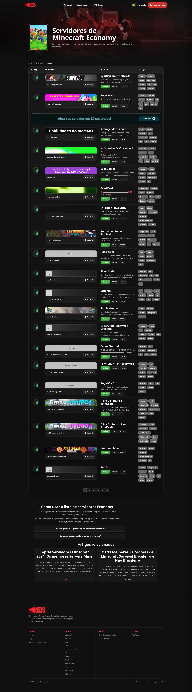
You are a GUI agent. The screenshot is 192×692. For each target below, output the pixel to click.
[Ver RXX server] (71, 253)
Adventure (143, 169)
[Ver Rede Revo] (71, 97)
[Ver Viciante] (71, 292)
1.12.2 (124, 218)
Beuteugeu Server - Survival (112, 233)
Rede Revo (107, 95)
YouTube (135, 635)
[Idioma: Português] (134, 5)
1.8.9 (123, 472)
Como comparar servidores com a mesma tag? (80, 536)
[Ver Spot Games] (71, 170)
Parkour (142, 181)
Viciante (106, 290)
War (141, 108)
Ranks (147, 161)
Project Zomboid (71, 649)
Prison (152, 476)
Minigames (151, 177)
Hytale (67, 656)
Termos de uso (141, 682)
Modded (151, 448)
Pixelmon (143, 216)
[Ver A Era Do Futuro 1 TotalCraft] (71, 402)
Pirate (151, 413)
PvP (155, 84)
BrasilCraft (107, 188)
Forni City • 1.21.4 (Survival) (117, 364)
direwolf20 (154, 405)
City (141, 291)
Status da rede (104, 638)
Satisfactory (69, 663)
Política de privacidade (156, 682)
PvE (149, 84)
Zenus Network (110, 346)
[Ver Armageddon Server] (71, 131)
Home (30, 635)
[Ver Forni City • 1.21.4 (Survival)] (71, 365)
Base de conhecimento (107, 635)
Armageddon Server (113, 129)
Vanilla (156, 280)
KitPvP (151, 472)
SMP (146, 104)
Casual (142, 208)
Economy (151, 76)
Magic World (144, 441)
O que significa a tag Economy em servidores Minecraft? (80, 528)
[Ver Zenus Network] (71, 348)
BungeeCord (144, 188)
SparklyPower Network (115, 76)
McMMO (142, 84)
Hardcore (142, 334)
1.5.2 (120, 414)
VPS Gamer (98, 5)
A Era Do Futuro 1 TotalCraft (111, 402)
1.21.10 (124, 106)
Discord (142, 76)
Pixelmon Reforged (146, 220)
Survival (151, 89)
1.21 (122, 262)
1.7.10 (122, 432)
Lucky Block (153, 212)
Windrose (68, 660)
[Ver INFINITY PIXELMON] (71, 209)
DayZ (67, 646)
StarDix (105, 467)
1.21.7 (122, 319)
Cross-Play (143, 149)
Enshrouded (69, 670)
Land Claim (151, 80)
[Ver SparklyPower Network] (71, 77)
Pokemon (143, 225)
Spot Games (108, 169)
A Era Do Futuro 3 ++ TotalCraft (113, 425)
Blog (30, 638)
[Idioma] (134, 5)
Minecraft (68, 5)
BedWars (142, 173)
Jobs (150, 133)
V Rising (68, 674)
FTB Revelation (144, 437)
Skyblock (142, 201)
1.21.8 (123, 301)
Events (142, 80)
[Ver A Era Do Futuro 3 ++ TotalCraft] (71, 426)
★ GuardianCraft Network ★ (117, 149)
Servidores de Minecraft (36, 63)
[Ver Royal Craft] (71, 385)
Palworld (68, 653)
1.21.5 (123, 139)
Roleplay (142, 89)
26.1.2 (123, 162)
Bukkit (152, 401)
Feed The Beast (154, 409)
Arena (141, 129)
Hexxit (155, 437)
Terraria (68, 667)
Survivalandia (109, 308)
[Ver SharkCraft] (71, 273)
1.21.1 (122, 452)
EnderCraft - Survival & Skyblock (114, 327)
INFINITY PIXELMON (113, 208)
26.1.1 (124, 339)
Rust (66, 642)
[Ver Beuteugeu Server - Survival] (71, 233)
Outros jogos (81, 5)
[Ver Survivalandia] (71, 310)
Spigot (142, 480)
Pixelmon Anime (111, 448)
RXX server (107, 252)
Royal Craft (107, 383)
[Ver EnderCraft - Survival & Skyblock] (71, 327)
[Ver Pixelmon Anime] (71, 450)
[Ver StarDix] (71, 469)
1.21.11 (124, 87)
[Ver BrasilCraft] (71, 190)
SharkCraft (107, 271)
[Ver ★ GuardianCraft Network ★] (71, 150)
